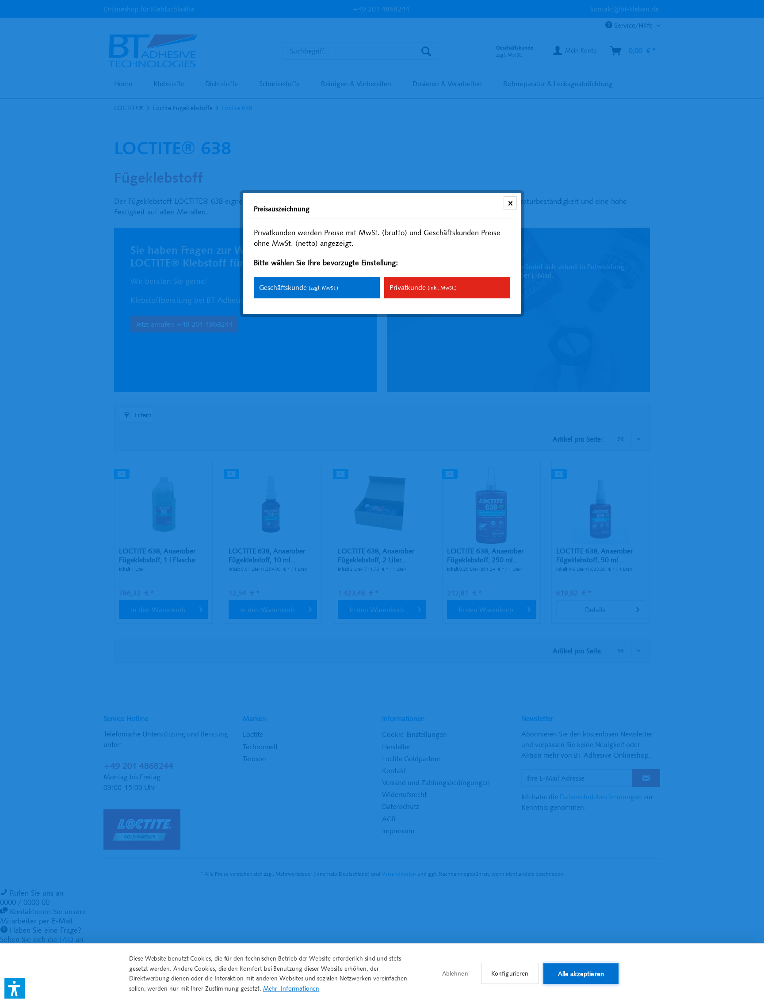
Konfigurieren (510, 973)
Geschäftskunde (298, 287)
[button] (14, 988)
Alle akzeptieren (581, 973)
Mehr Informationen (291, 988)
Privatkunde (423, 287)
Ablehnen (455, 973)
